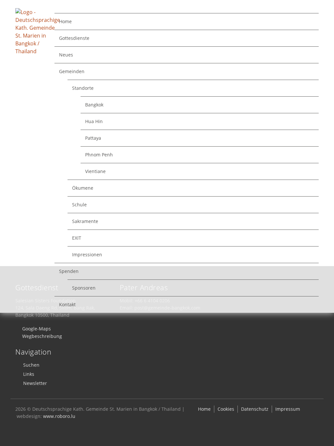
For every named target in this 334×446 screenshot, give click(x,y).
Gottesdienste (74, 38)
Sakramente (85, 221)
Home (65, 21)
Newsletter (35, 383)
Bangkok (94, 105)
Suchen (31, 365)
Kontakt (67, 304)
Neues (66, 55)
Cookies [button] (226, 409)
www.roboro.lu (59, 416)
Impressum (287, 409)
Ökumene (82, 188)
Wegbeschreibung (42, 336)
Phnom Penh (99, 154)
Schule (79, 204)
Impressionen (87, 254)
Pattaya (93, 138)
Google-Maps (36, 329)
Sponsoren (84, 288)
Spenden (69, 271)
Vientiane (95, 171)
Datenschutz (254, 409)
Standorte (83, 88)
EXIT (76, 238)
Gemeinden (71, 71)
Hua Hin (94, 121)
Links (28, 374)
